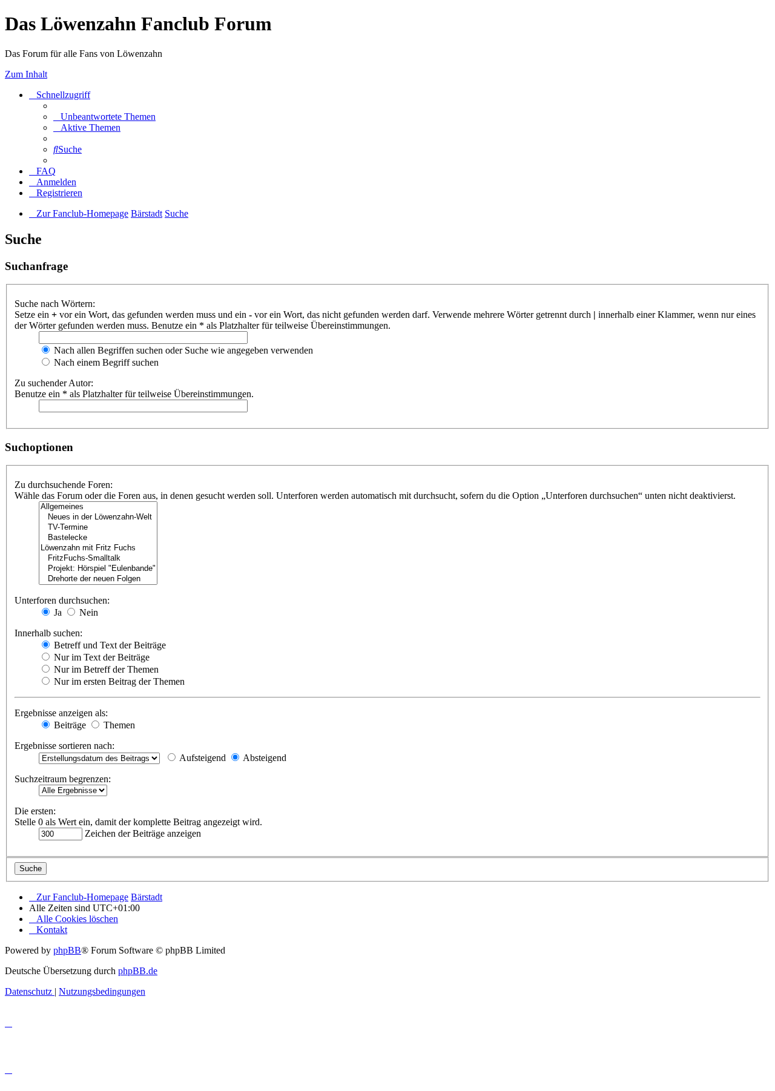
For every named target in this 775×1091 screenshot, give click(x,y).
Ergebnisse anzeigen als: (61, 713)
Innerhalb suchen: (48, 633)
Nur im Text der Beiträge (100, 657)
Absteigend (263, 758)
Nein (87, 612)
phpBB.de (137, 971)
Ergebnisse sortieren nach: (64, 745)
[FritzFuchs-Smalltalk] (98, 558)
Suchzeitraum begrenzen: (63, 779)
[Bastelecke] (98, 538)
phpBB (67, 950)
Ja (56, 612)
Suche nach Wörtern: (55, 303)
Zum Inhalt (26, 74)
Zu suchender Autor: (54, 383)
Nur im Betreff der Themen (105, 669)
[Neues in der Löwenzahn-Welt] (98, 517)
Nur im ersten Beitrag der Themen (118, 681)
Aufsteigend (201, 758)
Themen (118, 725)
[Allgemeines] (98, 507)
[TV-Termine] (98, 527)
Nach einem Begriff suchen (105, 362)
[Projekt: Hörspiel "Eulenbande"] (98, 569)
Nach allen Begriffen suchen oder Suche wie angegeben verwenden (182, 350)
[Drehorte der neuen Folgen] (98, 579)
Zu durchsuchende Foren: (64, 485)
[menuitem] (104, 116)
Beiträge (68, 725)
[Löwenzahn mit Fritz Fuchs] (98, 548)
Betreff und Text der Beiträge (108, 645)
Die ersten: (35, 811)
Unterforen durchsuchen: (62, 600)
